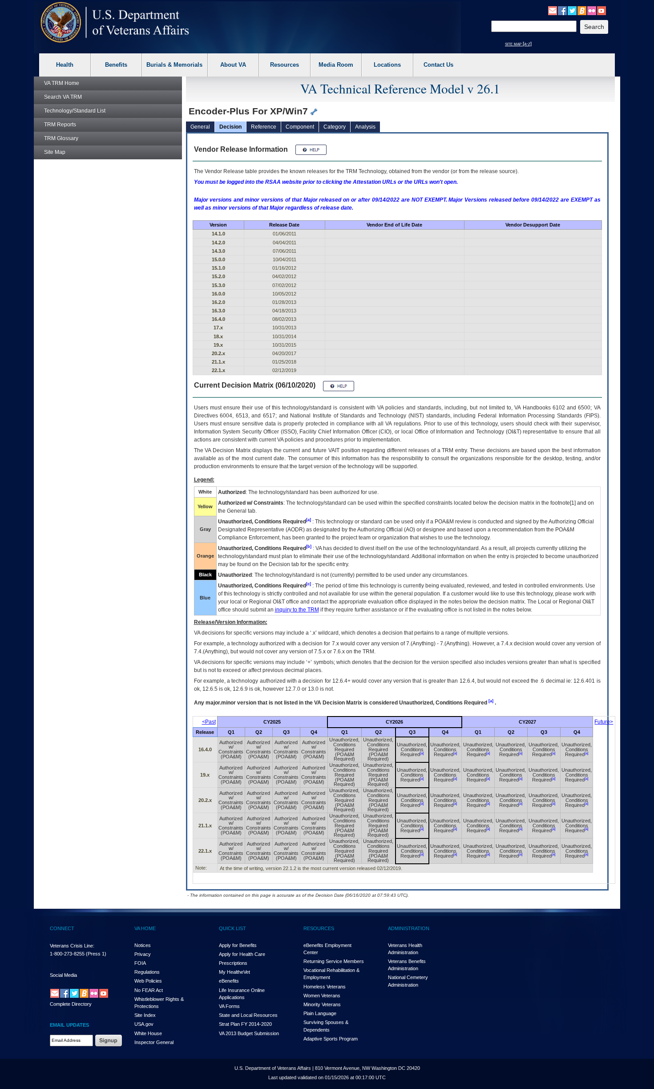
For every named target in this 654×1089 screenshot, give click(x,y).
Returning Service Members (333, 961)
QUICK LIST (232, 928)
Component (300, 127)
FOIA (140, 963)
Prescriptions (233, 963)
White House (148, 1033)
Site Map (54, 152)
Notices (142, 945)
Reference (263, 127)
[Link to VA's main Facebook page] (562, 10)
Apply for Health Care (242, 954)
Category (334, 127)
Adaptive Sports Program (330, 1038)
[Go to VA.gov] (115, 22)
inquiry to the (297, 610)
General (200, 127)
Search (63, 97)
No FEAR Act (148, 990)
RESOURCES (318, 928)
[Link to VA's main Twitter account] (572, 10)
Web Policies (148, 981)
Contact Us (438, 64)
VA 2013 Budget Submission (249, 1033)
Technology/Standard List (74, 111)
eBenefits (229, 981)
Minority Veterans (322, 1004)
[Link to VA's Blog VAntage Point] (582, 10)
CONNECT (62, 928)
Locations (387, 64)
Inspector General (154, 1042)
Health (64, 64)
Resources (284, 64)
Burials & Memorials (174, 64)
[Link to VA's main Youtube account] (601, 10)
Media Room (336, 64)
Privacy (142, 954)
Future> (603, 722)
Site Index (145, 1015)
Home (61, 83)
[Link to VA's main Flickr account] (592, 10)
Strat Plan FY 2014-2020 (245, 1024)
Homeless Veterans (324, 986)
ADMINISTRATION (408, 928)
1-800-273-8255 (67, 953)
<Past (209, 722)
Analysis (365, 127)
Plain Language (319, 1013)
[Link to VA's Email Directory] (552, 10)
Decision (230, 127)
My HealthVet (234, 972)
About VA (233, 64)
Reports (60, 124)
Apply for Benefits (238, 945)
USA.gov (143, 1024)
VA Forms (229, 1006)
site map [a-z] (518, 43)
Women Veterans (321, 995)
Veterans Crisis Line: (72, 945)
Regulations (147, 972)
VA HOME (145, 928)
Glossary (61, 138)
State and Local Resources (248, 1015)
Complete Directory (71, 1004)
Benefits (116, 64)
